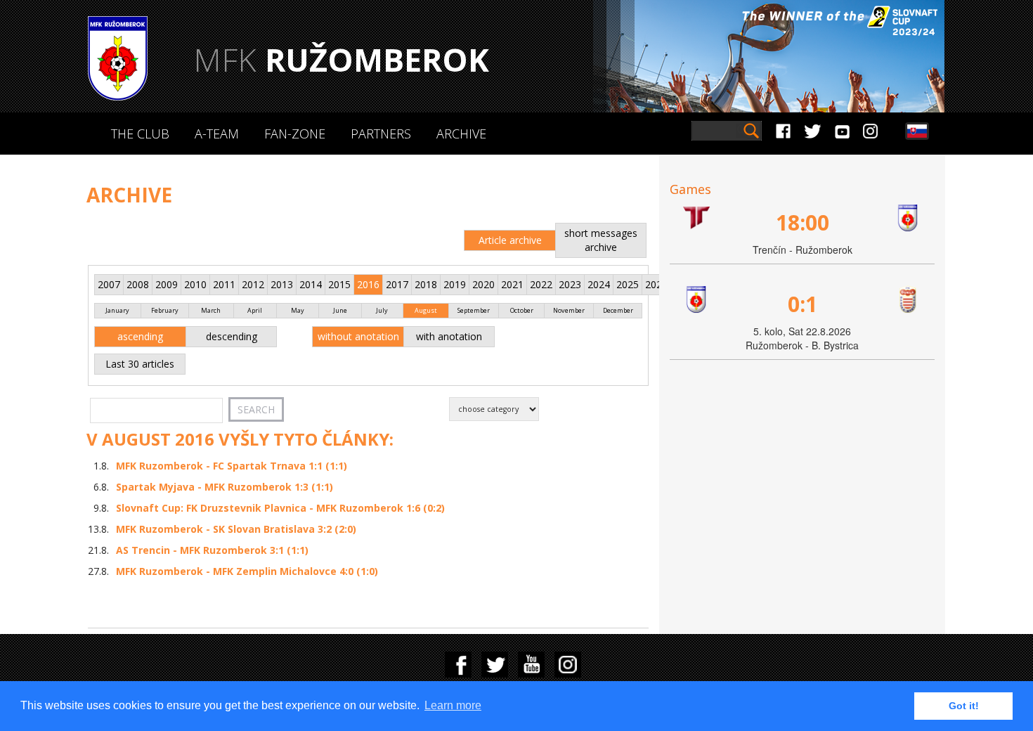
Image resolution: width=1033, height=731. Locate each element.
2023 (570, 284)
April (254, 310)
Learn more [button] (452, 705)
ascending (140, 336)
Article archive (510, 240)
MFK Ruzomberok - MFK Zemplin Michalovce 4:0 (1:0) (247, 571)
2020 (483, 284)
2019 (454, 284)
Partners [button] (381, 133)
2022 (541, 284)
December (618, 310)
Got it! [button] (964, 705)
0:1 (802, 304)
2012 (253, 284)
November (569, 310)
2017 (397, 284)
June (340, 310)
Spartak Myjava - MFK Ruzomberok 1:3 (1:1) (224, 486)
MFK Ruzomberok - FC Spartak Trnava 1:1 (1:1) (231, 465)
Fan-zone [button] (294, 133)
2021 (512, 284)
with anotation (449, 336)
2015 (339, 284)
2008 (137, 284)
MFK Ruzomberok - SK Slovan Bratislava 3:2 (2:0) (236, 529)
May (297, 310)
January (117, 310)
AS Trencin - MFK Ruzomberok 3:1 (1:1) (212, 550)
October (521, 310)
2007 (109, 284)
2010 (195, 284)
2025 (627, 284)
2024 (598, 284)
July (382, 310)
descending (231, 336)
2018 (426, 284)
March (211, 310)
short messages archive (600, 240)
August (426, 310)
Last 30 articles (139, 363)
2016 (368, 284)
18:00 (802, 222)
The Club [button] (140, 133)
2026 (656, 284)
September (473, 310)
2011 (224, 284)
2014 (310, 284)
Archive (461, 133)
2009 (166, 284)
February (164, 310)
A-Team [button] (217, 133)
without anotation (358, 336)
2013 (282, 284)
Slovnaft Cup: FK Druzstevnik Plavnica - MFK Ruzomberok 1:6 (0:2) (280, 508)
